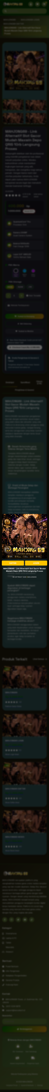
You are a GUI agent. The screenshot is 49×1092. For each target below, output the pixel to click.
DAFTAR (12, 563)
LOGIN (36, 563)
